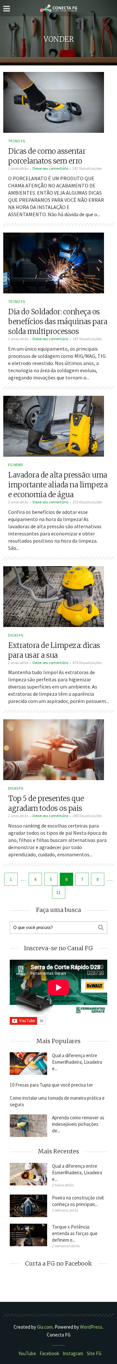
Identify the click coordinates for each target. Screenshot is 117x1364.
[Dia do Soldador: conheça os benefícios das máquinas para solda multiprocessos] (53, 262)
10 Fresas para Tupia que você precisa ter (51, 1085)
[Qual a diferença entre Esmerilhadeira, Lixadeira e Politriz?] (28, 1063)
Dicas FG (15, 635)
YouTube (27, 1353)
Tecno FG (16, 140)
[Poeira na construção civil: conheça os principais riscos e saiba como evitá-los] (28, 1206)
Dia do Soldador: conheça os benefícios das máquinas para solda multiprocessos (57, 321)
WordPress (91, 1327)
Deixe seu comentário (50, 168)
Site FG (94, 1353)
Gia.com (45, 1327)
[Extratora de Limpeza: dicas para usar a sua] (53, 595)
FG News (15, 464)
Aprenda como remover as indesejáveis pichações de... (78, 1124)
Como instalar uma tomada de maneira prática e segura (57, 1101)
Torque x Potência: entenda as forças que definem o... (75, 1233)
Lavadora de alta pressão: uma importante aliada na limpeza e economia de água (58, 484)
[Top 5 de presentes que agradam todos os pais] (53, 749)
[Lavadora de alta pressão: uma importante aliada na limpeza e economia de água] (53, 425)
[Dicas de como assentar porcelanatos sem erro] (53, 101)
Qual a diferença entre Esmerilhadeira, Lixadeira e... (77, 1062)
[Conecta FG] (58, 8)
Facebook (49, 1353)
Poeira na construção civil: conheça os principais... (78, 1201)
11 (58, 892)
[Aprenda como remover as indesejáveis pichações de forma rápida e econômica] (28, 1125)
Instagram (73, 1353)
